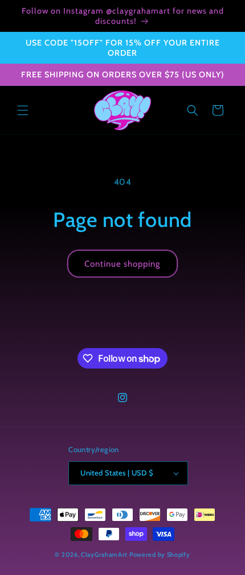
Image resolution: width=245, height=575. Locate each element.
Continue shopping (122, 264)
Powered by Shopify (159, 555)
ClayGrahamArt (104, 555)
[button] (22, 110)
